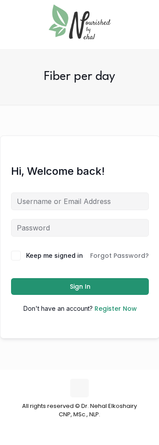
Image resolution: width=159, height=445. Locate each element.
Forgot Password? (119, 255)
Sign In (80, 286)
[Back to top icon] (79, 388)
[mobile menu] (147, 17)
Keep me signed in (54, 255)
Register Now (116, 308)
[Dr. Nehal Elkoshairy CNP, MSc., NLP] (79, 22)
